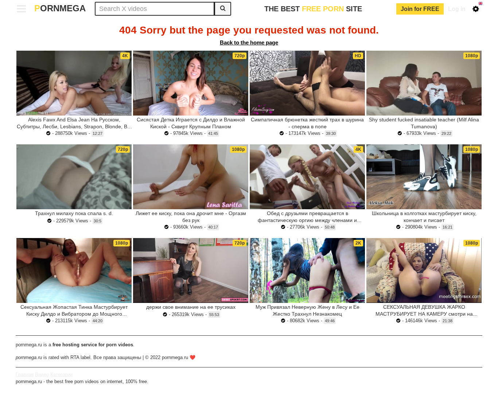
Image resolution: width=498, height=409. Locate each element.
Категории (61, 374)
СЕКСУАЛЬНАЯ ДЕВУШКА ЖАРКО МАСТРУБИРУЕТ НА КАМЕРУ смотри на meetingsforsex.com (424, 314)
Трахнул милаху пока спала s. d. (74, 213)
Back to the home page (249, 42)
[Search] (222, 9)
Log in (457, 9)
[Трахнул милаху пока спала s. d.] (74, 176)
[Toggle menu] (21, 8)
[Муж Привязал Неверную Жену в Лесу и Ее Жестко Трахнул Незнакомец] (307, 270)
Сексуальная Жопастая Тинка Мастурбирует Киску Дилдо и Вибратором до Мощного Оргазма (74, 314)
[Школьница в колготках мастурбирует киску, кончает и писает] (424, 176)
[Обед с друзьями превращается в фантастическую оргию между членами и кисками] (307, 176)
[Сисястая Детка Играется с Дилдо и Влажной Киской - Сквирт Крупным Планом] (190, 83)
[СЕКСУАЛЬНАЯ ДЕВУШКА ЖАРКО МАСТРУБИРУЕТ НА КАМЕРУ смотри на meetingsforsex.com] (424, 270)
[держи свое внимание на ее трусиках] (190, 270)
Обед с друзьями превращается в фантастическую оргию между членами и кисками (307, 220)
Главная (25, 374)
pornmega (60, 8)
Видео (42, 374)
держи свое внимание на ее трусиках (191, 307)
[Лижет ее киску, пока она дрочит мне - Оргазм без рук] (190, 176)
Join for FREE (420, 9)
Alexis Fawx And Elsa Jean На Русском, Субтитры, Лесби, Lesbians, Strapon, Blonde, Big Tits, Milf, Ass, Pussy (74, 126)
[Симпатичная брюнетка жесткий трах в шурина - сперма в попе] (307, 83)
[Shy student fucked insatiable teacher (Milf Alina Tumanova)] (424, 83)
